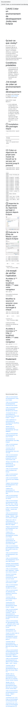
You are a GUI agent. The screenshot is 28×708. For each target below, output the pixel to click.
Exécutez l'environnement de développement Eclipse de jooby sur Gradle (12, 565)
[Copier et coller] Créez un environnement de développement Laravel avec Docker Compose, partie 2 (12, 636)
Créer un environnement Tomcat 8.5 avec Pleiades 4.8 (12, 479)
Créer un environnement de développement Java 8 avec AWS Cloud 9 (12, 559)
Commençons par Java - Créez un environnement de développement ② (12, 699)
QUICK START (14, 96)
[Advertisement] (12, 32)
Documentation (6, 2)
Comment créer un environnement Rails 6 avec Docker (11, 598)
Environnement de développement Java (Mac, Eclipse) (12, 440)
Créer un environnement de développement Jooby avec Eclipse (12, 398)
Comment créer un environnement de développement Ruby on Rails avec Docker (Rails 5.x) (12, 668)
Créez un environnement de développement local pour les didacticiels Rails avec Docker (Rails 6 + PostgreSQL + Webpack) (12, 653)
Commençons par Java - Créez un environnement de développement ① (12, 704)
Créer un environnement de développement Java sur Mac (12, 554)
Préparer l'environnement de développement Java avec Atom (12, 484)
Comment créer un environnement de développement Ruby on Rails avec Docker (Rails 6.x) (12, 644)
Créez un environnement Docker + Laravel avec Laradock (12, 509)
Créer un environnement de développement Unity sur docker (12, 497)
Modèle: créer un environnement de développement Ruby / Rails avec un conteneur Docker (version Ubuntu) (12, 677)
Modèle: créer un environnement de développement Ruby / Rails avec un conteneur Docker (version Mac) (11, 685)
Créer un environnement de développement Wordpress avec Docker (12, 409)
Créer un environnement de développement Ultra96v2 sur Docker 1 (12, 586)
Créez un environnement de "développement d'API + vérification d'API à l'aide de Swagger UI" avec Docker (12, 624)
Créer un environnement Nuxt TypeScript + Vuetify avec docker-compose (12, 570)
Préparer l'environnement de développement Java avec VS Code (12, 528)
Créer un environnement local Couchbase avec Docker (12, 470)
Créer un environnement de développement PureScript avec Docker (12, 404)
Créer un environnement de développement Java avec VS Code (12, 435)
